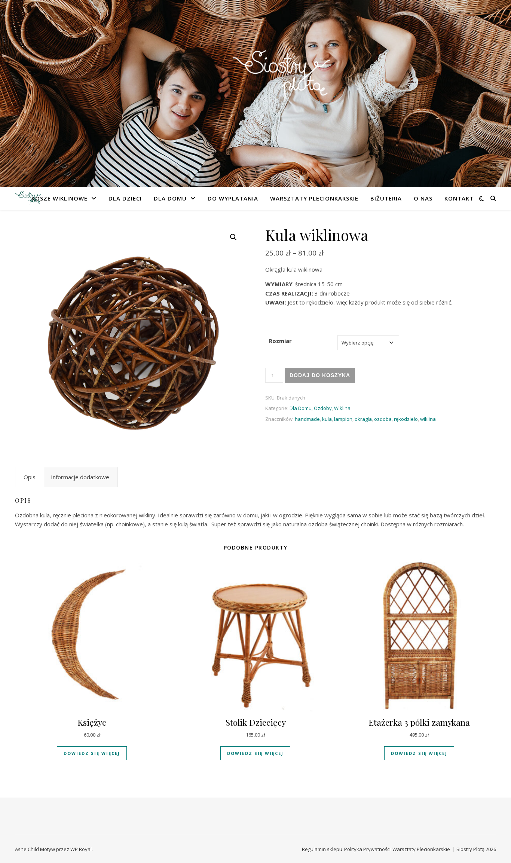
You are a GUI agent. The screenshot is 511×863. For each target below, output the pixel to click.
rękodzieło (406, 419)
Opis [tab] (30, 477)
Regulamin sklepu (322, 849)
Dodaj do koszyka (320, 375)
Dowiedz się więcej (92, 753)
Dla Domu (170, 198)
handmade (307, 419)
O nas (423, 198)
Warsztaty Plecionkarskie (314, 198)
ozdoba (383, 419)
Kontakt (459, 198)
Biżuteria (386, 198)
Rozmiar (280, 341)
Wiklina (342, 408)
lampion (343, 419)
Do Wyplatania (233, 198)
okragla (363, 419)
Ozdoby (323, 408)
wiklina (428, 419)
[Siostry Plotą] (255, 89)
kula (327, 419)
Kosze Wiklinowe (59, 198)
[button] (233, 237)
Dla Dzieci (125, 198)
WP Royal (81, 849)
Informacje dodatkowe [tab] (80, 477)
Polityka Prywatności (367, 849)
